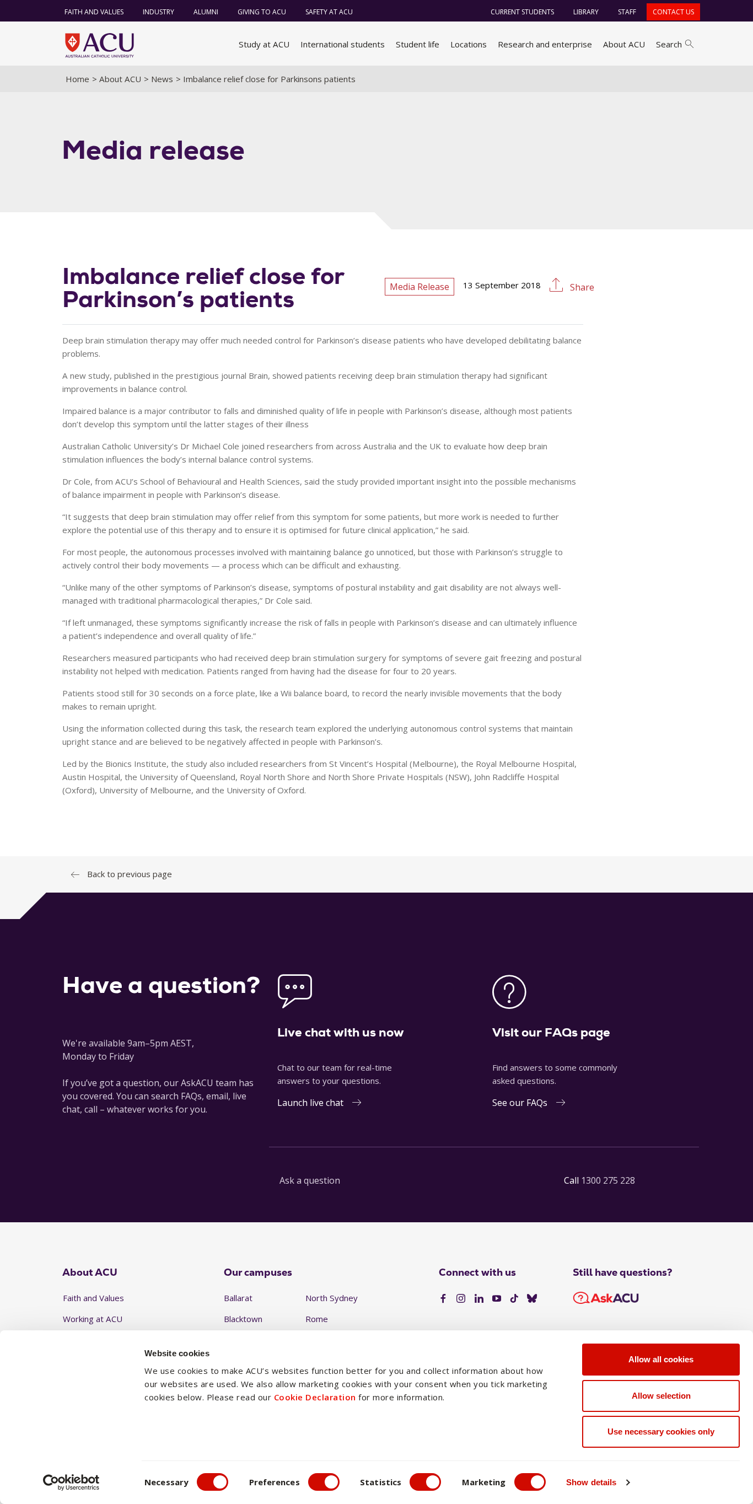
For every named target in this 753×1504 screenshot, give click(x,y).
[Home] (99, 45)
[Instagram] (460, 1299)
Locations (468, 44)
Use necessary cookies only (660, 1431)
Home (77, 78)
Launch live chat (310, 1103)
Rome (316, 1318)
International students (342, 44)
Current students (522, 12)
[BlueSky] (532, 1299)
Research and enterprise (545, 44)
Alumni (205, 12)
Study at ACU (264, 44)
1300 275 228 (608, 1180)
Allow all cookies (660, 1359)
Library (586, 12)
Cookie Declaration (315, 1397)
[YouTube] (496, 1299)
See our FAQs (519, 1103)
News (162, 78)
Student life (417, 44)
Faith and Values (93, 12)
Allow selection (661, 1395)
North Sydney (331, 1297)
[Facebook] (443, 1299)
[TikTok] (514, 1299)
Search (669, 44)
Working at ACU (92, 1318)
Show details (591, 1482)
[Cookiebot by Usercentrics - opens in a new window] (71, 1482)
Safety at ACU (329, 12)
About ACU (624, 44)
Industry (158, 12)
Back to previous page (129, 873)
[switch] (324, 1482)
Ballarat (238, 1297)
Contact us (673, 12)
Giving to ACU (262, 12)
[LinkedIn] (479, 1299)
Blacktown (243, 1318)
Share (581, 287)
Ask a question (309, 1180)
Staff (627, 12)
